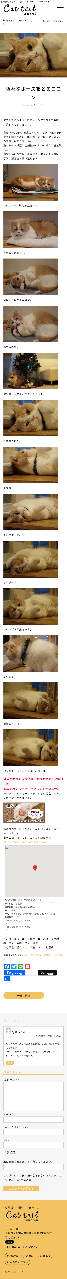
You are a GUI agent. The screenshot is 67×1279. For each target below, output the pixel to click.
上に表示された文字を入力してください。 (28, 1161)
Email (7, 1127)
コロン (41, 104)
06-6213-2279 (25, 1247)
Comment (10, 1079)
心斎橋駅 (47, 954)
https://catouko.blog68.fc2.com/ (25, 842)
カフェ (25, 954)
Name (7, 1114)
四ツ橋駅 (35, 954)
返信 (10, 1062)
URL (6, 1139)
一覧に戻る (23, 995)
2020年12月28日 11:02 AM (48, 1035)
